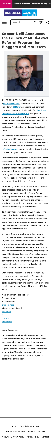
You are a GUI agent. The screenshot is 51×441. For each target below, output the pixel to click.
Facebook (6, 311)
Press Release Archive (29, 426)
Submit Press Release (16, 431)
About (14, 426)
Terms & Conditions (36, 431)
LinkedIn (6, 318)
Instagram (7, 321)
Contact (45, 437)
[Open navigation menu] (4, 22)
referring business (10, 149)
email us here (8, 305)
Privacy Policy (32, 437)
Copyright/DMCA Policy (13, 437)
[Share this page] (47, 22)
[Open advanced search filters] (41, 22)
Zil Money (17, 107)
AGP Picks (6, 4)
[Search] (35, 22)
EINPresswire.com (11, 103)
